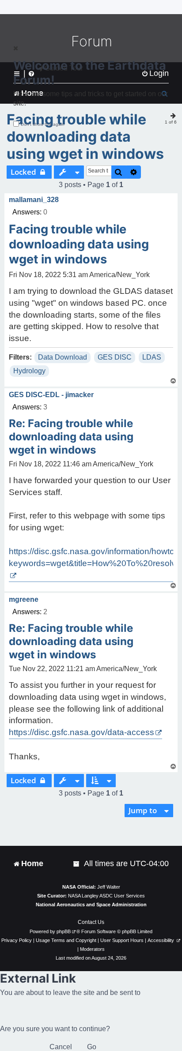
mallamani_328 (34, 199)
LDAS (151, 357)
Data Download (62, 357)
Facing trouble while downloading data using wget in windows (85, 136)
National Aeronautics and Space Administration (91, 904)
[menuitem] (77, 863)
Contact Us (91, 922)
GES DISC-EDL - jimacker (51, 394)
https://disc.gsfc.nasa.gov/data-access (81, 732)
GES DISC (115, 357)
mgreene (23, 599)
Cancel (60, 1047)
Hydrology (29, 371)
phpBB (64, 931)
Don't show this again (42, 124)
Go (91, 1047)
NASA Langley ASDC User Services (106, 895)
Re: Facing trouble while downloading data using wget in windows (71, 436)
